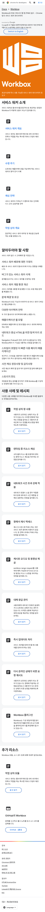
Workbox (14, 9)
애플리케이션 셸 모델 (12, 319)
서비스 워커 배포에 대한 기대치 (17, 261)
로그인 (40, 3)
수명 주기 (10, 163)
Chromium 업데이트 (8, 862)
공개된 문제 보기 (7, 853)
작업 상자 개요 (12, 228)
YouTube (5, 886)
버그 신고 (5, 849)
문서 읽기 (21, 431)
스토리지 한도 (8, 376)
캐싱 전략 (10, 195)
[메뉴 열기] (3, 2)
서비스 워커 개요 (13, 128)
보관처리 (4, 869)
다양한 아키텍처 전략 (12, 309)
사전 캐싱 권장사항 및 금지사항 (17, 364)
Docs (4, 9)
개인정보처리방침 (12, 902)
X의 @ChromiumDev (9, 882)
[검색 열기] (30, 2)
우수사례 (4, 866)
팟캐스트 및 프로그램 (8, 873)
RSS (3, 893)
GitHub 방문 (16, 830)
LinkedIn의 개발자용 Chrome (11, 889)
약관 (3, 902)
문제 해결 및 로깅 (10, 297)
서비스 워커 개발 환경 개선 (15, 284)
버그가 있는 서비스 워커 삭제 (16, 274)
